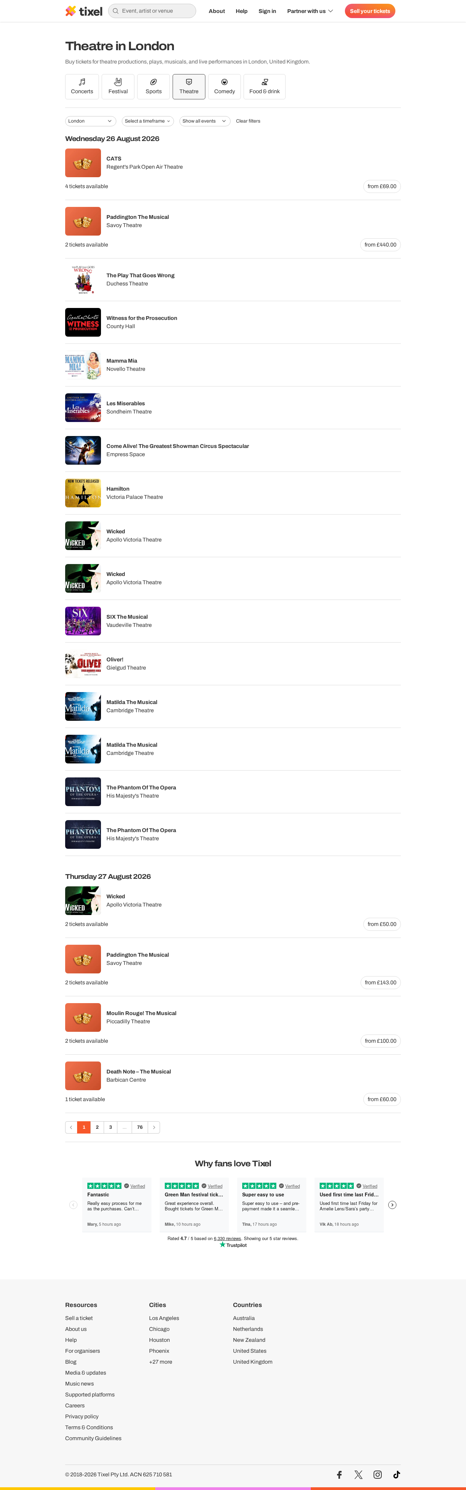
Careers (75, 1405)
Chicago (159, 1329)
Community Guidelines (93, 1438)
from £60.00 (382, 1099)
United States (249, 1351)
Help (242, 11)
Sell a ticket (79, 1318)
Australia (244, 1318)
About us (76, 1329)
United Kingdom (253, 1362)
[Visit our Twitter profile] (358, 1475)
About (217, 11)
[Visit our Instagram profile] (378, 1475)
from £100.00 (380, 1041)
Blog (70, 1362)
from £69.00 (382, 186)
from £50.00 (382, 924)
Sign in (267, 11)
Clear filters (248, 121)
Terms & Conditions (89, 1427)
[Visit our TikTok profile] (397, 1475)
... (124, 1127)
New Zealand (249, 1340)
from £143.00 (380, 982)
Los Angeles (164, 1318)
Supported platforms (90, 1394)
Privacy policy (82, 1416)
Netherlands (248, 1329)
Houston (159, 1340)
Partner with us (306, 11)
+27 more (160, 1362)
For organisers (82, 1351)
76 (140, 1127)
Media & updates (85, 1373)
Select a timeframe (145, 121)
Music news (79, 1384)
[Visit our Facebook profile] (339, 1475)
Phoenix (159, 1351)
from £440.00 (380, 245)
